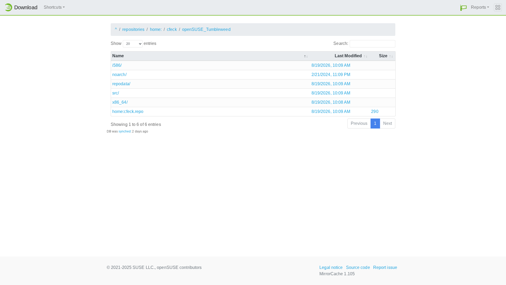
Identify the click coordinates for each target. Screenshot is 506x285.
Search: (340, 43)
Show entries (133, 43)
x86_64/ (120, 102)
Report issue (385, 267)
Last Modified (348, 56)
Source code (358, 267)
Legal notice (331, 267)
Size (383, 56)
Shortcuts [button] (53, 7)
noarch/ (119, 74)
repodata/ (121, 84)
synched (125, 131)
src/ (115, 93)
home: (156, 29)
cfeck (172, 29)
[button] (463, 7)
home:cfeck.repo (128, 111)
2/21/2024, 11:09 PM (331, 74)
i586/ (117, 65)
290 (374, 111)
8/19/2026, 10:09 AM (331, 65)
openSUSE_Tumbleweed (206, 29)
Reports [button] (478, 7)
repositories (133, 29)
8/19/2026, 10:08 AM (331, 102)
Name (118, 56)
